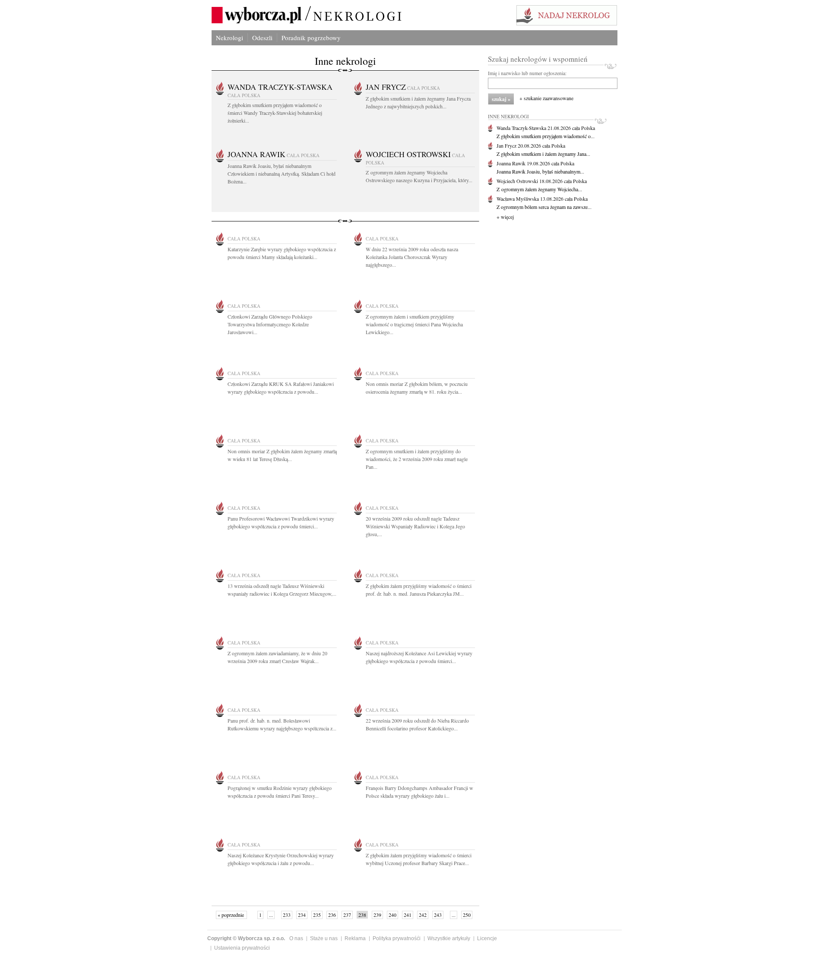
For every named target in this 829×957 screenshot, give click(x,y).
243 (438, 914)
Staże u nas (324, 938)
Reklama (355, 938)
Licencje (487, 938)
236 (332, 914)
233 (287, 914)
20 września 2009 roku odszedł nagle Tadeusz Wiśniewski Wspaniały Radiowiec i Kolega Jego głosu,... (415, 526)
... (271, 914)
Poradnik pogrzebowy (311, 37)
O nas (296, 938)
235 (317, 914)
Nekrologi (229, 37)
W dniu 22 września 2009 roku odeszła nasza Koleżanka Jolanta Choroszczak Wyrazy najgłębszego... (412, 257)
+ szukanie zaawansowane (546, 98)
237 (347, 914)
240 (392, 914)
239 (377, 914)
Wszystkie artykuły (448, 938)
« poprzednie (231, 914)
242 (423, 914)
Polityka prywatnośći (397, 938)
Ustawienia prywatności (242, 948)
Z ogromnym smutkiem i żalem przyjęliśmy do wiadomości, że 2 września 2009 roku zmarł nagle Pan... (417, 459)
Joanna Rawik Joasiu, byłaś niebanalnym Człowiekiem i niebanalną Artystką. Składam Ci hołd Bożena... (281, 173)
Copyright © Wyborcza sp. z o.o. (246, 938)
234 (302, 914)
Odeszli (262, 37)
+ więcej (505, 216)
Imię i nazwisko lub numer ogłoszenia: (527, 72)
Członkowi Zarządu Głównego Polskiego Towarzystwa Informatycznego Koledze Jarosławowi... (270, 324)
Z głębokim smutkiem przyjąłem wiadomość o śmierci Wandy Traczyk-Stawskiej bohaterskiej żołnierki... (275, 112)
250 (467, 914)
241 (407, 914)
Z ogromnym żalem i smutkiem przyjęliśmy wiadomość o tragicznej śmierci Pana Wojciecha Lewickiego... (414, 324)
